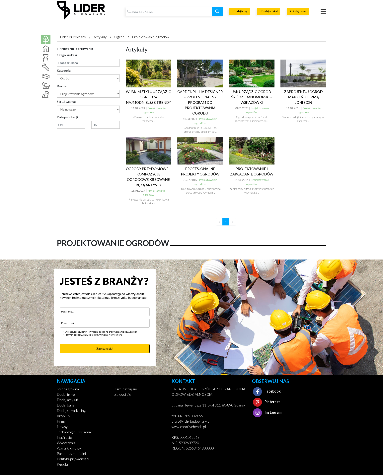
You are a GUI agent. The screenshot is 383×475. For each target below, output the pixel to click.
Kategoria (64, 70)
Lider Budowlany (73, 37)
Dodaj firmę (66, 394)
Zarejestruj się (125, 389)
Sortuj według (66, 101)
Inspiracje (64, 437)
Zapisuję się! (104, 348)
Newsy (62, 426)
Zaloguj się (122, 394)
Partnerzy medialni (71, 453)
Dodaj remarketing (71, 410)
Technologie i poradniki (75, 432)
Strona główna (68, 389)
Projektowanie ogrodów (150, 37)
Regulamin (65, 464)
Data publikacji (67, 117)
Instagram (272, 412)
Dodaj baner (66, 405)
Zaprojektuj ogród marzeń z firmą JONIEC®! (303, 97)
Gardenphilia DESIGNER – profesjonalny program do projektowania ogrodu (200, 102)
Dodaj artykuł (67, 400)
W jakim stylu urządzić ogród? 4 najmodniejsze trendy (148, 97)
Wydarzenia (66, 443)
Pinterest (272, 402)
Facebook (272, 391)
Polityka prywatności (73, 459)
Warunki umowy (69, 448)
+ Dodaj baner (298, 11)
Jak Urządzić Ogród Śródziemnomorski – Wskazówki (251, 97)
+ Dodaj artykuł (269, 11)
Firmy (61, 421)
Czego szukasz (67, 55)
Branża (61, 86)
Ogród (119, 37)
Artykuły (100, 37)
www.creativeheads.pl (189, 426)
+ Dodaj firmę (239, 11)
